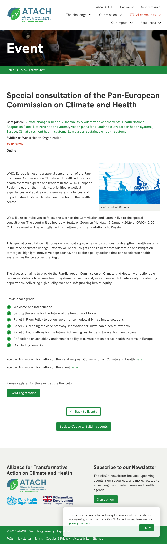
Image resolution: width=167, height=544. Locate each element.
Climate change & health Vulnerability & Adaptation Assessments (72, 122)
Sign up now (105, 499)
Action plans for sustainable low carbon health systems (111, 127)
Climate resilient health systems (42, 131)
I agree (146, 527)
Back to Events (86, 411)
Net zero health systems (51, 127)
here (139, 359)
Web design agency (42, 531)
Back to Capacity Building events (83, 426)
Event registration (23, 393)
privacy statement (80, 523)
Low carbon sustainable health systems (97, 131)
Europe (12, 131)
